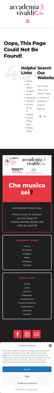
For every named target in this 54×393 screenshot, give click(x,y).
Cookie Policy (20, 389)
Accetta (27, 369)
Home (29, 81)
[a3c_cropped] (27, 5)
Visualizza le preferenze (27, 383)
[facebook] (18, 334)
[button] (50, 345)
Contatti (30, 101)
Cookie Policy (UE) (29, 121)
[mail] (36, 334)
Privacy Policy (32, 389)
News (29, 94)
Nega (27, 376)
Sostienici (31, 98)
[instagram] (27, 334)
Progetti (30, 91)
